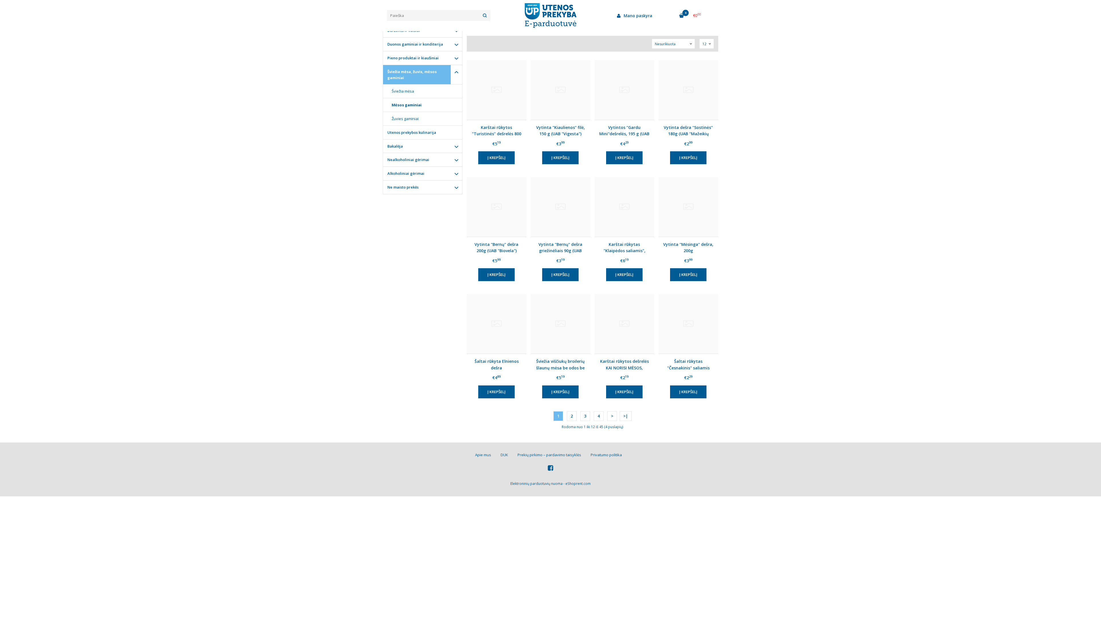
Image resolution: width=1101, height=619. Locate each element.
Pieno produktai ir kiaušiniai (413, 57)
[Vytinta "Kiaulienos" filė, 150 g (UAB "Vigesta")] (560, 90)
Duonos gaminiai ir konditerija (415, 44)
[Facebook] (550, 468)
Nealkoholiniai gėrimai (408, 159)
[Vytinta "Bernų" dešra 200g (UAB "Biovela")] (496, 207)
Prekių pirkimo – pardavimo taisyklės (549, 454)
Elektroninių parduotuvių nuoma (536, 483)
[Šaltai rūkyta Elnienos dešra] (496, 324)
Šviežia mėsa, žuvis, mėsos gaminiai (412, 74)
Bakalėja (395, 146)
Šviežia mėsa (403, 91)
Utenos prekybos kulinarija (411, 132)
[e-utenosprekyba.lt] (550, 15)
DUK (504, 454)
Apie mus (483, 454)
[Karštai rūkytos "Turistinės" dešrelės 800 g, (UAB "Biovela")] (496, 90)
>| (625, 416)
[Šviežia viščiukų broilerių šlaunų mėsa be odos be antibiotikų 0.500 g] (560, 324)
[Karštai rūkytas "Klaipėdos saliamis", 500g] (624, 207)
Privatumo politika (606, 454)
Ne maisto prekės (403, 187)
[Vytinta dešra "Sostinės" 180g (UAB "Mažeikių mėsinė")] (688, 90)
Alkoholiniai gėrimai (405, 173)
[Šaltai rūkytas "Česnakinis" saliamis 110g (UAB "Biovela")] (688, 324)
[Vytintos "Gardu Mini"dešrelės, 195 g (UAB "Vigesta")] (624, 90)
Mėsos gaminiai (406, 104)
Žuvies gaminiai (405, 118)
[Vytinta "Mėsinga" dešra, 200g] (688, 207)
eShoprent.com (578, 483)
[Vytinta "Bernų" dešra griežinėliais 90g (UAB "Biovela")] (560, 207)
